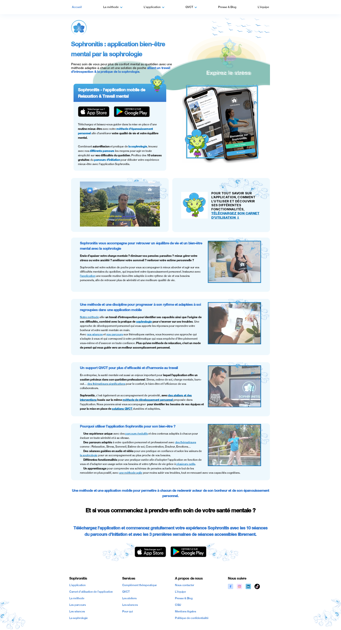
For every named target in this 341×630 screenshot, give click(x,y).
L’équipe (263, 7)
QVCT (189, 7)
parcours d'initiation (107, 159)
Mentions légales (185, 611)
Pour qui (127, 611)
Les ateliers (129, 598)
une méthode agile (130, 472)
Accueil (77, 7)
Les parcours (77, 605)
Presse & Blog (227, 7)
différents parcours (102, 150)
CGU (178, 605)
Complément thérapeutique (139, 585)
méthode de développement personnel (148, 399)
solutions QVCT (122, 408)
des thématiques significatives (106, 384)
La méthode (111, 7)
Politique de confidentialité (191, 618)
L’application (152, 7)
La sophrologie (78, 618)
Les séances (77, 611)
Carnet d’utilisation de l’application (91, 591)
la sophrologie (137, 146)
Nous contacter (184, 585)
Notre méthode (89, 317)
